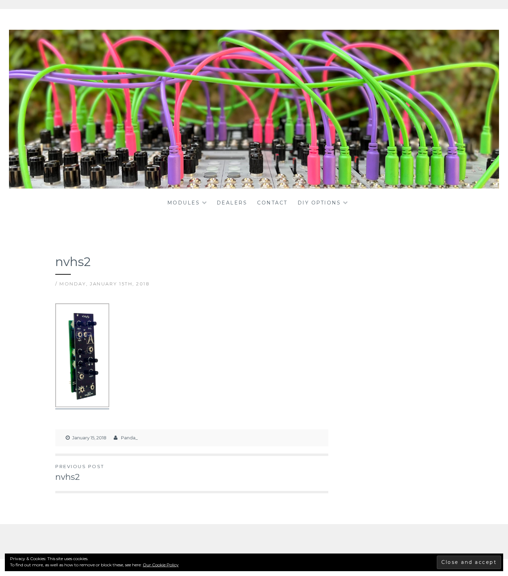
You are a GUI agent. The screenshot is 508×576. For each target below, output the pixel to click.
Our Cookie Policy (161, 564)
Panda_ (129, 437)
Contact (272, 203)
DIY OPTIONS (319, 203)
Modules (183, 203)
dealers (232, 203)
